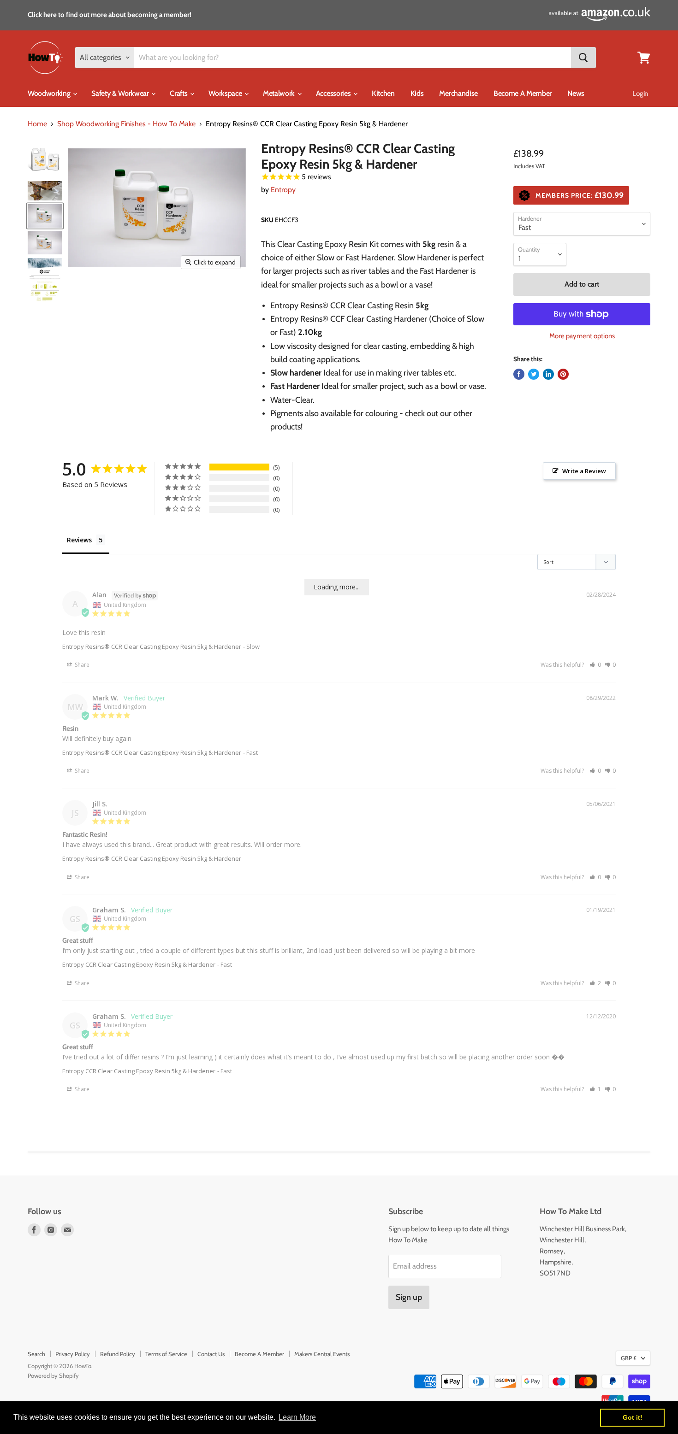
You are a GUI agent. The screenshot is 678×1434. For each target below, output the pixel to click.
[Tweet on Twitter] (533, 374)
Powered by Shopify (53, 1375)
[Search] (583, 57)
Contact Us (211, 1354)
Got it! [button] (632, 1417)
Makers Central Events (322, 1354)
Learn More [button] (297, 1417)
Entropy (283, 189)
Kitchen (383, 93)
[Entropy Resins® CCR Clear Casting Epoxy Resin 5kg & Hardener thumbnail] (45, 160)
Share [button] (81, 665)
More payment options (582, 336)
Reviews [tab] (79, 539)
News (575, 93)
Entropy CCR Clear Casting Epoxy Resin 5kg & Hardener (138, 964)
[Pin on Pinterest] (563, 374)
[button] (595, 665)
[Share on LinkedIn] (548, 374)
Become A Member (523, 93)
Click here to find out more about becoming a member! (109, 15)
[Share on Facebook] (518, 374)
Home (37, 124)
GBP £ (628, 1358)
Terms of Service (166, 1354)
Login (640, 93)
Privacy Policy (72, 1354)
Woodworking (50, 93)
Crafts (179, 93)
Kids (417, 93)
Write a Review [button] (584, 471)
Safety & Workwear (120, 93)
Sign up (409, 1297)
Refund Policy (117, 1354)
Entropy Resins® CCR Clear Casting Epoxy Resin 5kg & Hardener (151, 646)
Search (36, 1354)
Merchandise (458, 93)
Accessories (334, 93)
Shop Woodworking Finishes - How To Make (126, 124)
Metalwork (280, 93)
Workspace (226, 93)
